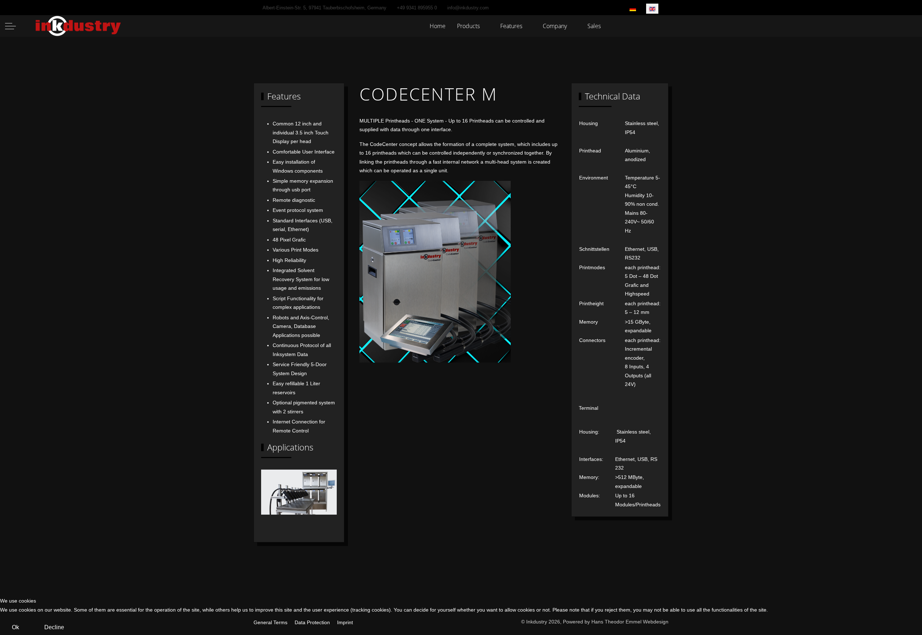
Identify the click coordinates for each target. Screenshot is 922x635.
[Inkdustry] (79, 26)
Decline (54, 627)
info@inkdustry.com (468, 7)
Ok (15, 627)
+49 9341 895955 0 (417, 7)
